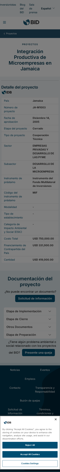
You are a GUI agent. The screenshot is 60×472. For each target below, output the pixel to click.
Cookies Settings (30, 463)
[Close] (55, 419)
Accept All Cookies (30, 454)
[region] (30, 442)
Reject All (30, 445)
